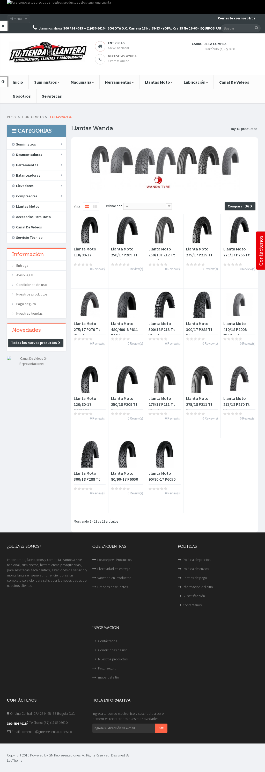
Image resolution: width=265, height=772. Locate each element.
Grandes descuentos (112, 587)
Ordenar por (113, 206)
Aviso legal (24, 275)
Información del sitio (198, 587)
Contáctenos (107, 641)
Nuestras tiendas (29, 313)
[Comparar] (88, 279)
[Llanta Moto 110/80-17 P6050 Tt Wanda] (90, 230)
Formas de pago (195, 577)
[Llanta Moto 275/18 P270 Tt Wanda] (239, 379)
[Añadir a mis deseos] (79, 279)
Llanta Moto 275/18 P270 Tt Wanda (236, 404)
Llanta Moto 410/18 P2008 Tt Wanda (235, 329)
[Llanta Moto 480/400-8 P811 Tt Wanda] (127, 305)
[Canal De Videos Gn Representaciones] (31, 361)
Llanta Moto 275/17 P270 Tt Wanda (87, 329)
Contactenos (192, 605)
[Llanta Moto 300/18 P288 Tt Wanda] (90, 454)
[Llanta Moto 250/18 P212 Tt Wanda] (164, 230)
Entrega (22, 265)
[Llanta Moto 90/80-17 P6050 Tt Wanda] (164, 454)
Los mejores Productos (114, 559)
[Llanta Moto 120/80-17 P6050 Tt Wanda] (90, 379)
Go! (161, 728)
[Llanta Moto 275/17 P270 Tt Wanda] (90, 305)
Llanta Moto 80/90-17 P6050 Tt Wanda (124, 479)
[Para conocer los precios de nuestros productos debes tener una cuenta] (132, 7)
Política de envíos (196, 568)
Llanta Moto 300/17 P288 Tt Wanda (199, 329)
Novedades (26, 330)
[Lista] (95, 206)
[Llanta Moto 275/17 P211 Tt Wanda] (164, 379)
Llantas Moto (33, 117)
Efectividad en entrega (113, 568)
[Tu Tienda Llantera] (47, 52)
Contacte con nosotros (236, 18)
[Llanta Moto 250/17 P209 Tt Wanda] (127, 230)
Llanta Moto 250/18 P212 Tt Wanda (162, 254)
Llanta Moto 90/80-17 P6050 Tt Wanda (162, 479)
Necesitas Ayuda (122, 56)
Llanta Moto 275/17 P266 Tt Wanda (236, 254)
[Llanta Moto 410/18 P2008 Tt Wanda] (239, 305)
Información (28, 254)
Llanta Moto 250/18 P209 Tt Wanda (124, 404)
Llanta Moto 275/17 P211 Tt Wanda (162, 404)
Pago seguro (26, 303)
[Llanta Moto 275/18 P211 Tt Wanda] (202, 379)
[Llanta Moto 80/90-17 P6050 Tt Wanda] (127, 454)
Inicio (11, 117)
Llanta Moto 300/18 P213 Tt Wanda (162, 329)
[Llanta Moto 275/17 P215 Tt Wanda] (202, 230)
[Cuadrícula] (87, 206)
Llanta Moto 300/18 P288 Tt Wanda (87, 479)
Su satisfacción (194, 596)
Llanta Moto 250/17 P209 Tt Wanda (124, 254)
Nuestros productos (32, 294)
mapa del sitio (108, 677)
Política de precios (196, 559)
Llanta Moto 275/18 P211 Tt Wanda (199, 404)
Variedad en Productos (114, 577)
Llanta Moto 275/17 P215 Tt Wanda (199, 254)
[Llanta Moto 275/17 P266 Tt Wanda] (239, 230)
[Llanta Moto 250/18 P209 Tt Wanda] (127, 379)
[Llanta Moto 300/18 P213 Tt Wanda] (164, 305)
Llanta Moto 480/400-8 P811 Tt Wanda (124, 329)
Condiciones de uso (31, 284)
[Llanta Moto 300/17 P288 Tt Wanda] (202, 305)
